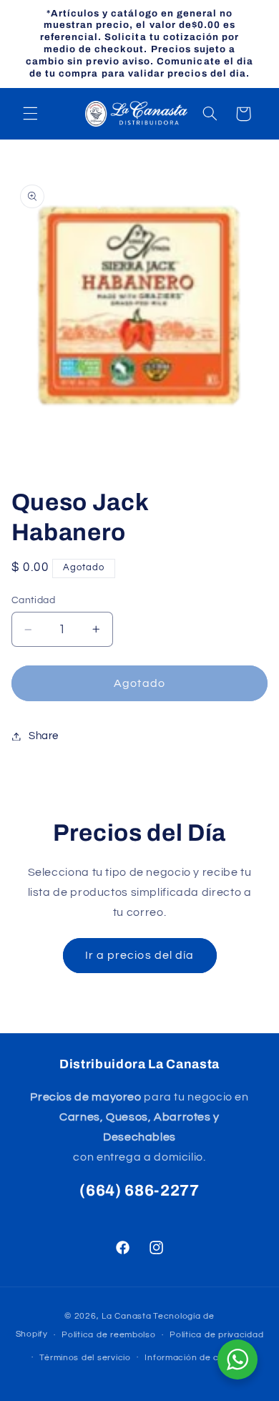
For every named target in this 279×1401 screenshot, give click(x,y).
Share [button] (44, 736)
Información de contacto (199, 1358)
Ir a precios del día (139, 955)
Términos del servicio (84, 1358)
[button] (30, 113)
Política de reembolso (108, 1335)
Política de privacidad (216, 1335)
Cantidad (33, 600)
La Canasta (126, 1316)
